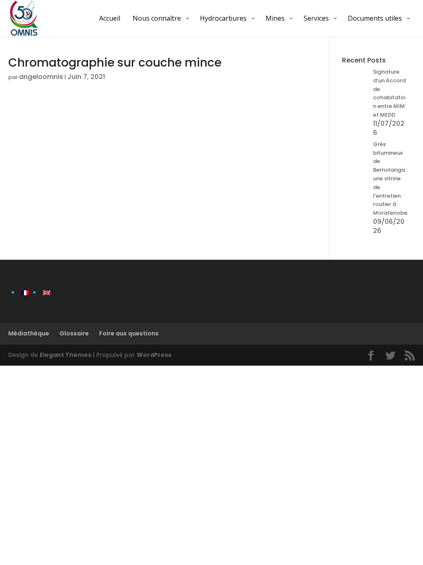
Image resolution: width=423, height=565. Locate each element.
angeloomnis (41, 76)
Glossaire (74, 333)
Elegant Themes (65, 355)
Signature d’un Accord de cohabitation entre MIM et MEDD (389, 93)
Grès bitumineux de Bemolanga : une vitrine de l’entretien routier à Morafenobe (390, 178)
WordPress (154, 355)
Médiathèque (28, 333)
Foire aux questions (129, 333)
